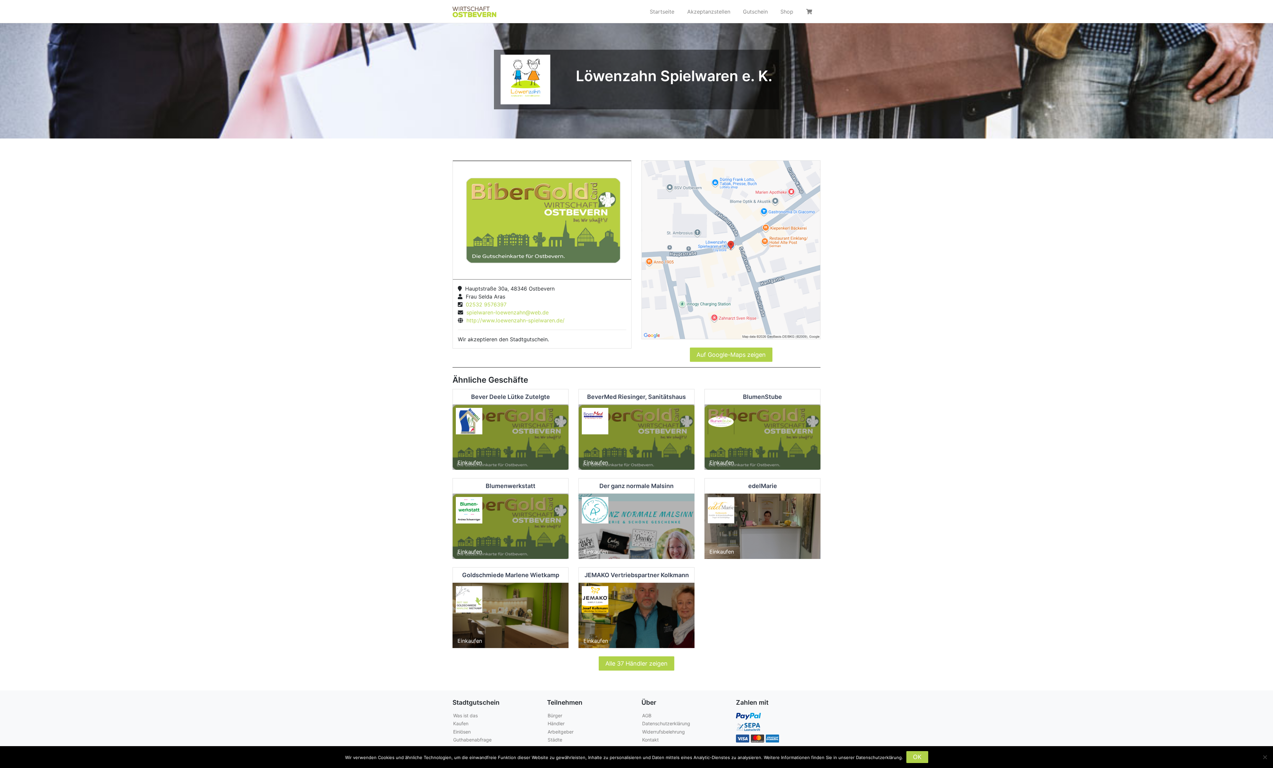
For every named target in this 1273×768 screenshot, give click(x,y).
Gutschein (755, 11)
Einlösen (462, 732)
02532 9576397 (484, 304)
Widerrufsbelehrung (663, 732)
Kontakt (650, 739)
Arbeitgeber (561, 732)
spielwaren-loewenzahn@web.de (506, 312)
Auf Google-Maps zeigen (731, 354)
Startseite (662, 11)
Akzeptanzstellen (708, 11)
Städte (555, 739)
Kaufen (460, 723)
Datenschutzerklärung (666, 723)
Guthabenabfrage (472, 739)
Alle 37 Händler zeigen (636, 663)
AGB (646, 715)
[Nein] (1264, 757)
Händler (556, 723)
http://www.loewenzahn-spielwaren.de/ (514, 320)
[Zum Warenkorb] (810, 11)
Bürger (555, 715)
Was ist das (465, 715)
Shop (786, 11)
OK (917, 756)
